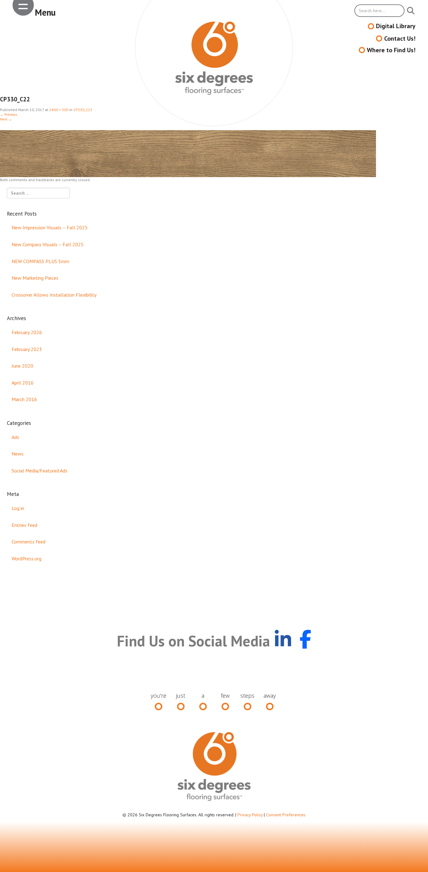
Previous (8, 114)
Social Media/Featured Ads (39, 470)
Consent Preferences (285, 815)
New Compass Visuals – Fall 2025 (48, 244)
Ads (15, 437)
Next (6, 119)
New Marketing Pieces (35, 278)
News (17, 454)
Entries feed (24, 525)
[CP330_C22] (188, 153)
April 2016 (23, 383)
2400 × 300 (58, 109)
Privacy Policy (250, 815)
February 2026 (27, 332)
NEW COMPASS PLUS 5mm (40, 261)
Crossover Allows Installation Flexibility (54, 295)
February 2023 (27, 349)
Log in (18, 508)
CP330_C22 (82, 109)
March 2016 (24, 399)
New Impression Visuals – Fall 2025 (50, 227)
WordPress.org (26, 558)
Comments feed (28, 541)
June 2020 (22, 366)
